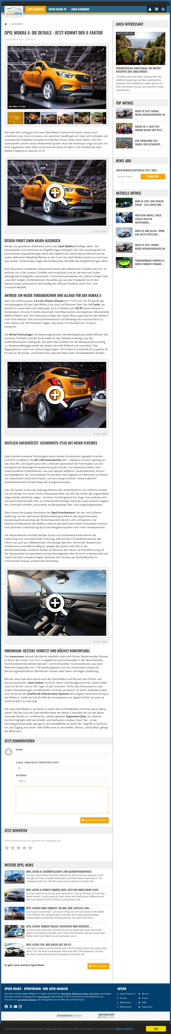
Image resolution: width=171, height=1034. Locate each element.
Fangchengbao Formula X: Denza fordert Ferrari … (150, 262)
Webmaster (125, 1002)
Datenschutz (126, 1006)
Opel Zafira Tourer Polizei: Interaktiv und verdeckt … (59, 926)
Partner (123, 998)
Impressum (147, 1006)
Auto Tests (94, 993)
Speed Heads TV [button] (57, 9)
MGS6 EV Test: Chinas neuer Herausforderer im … (150, 114)
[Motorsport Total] (106, 1016)
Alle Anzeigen (100, 966)
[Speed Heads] (14, 11)
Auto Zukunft (44, 996)
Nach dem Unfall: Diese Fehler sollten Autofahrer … (148, 219)
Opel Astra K (35, 660)
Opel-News (37, 965)
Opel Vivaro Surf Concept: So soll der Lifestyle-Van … (58, 908)
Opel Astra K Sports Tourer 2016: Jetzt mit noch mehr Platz (62, 890)
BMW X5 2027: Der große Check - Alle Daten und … (149, 202)
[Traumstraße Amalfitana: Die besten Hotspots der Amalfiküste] (140, 48)
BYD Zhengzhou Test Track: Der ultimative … (148, 142)
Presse (145, 998)
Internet (21, 775)
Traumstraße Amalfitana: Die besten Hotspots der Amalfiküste (138, 70)
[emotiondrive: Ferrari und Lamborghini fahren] (69, 1016)
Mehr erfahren (124, 1028)
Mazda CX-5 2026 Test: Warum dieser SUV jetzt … (149, 128)
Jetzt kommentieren (96, 820)
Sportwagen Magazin (27, 999)
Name (19, 749)
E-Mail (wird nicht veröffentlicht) (37, 762)
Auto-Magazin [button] (35, 9)
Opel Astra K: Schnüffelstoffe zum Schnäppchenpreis (58, 872)
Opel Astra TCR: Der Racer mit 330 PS (48, 945)
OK (156, 1029)
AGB (144, 1002)
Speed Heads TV (127, 993)
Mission (145, 993)
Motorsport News (80, 993)
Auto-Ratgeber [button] (80, 9)
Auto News (66, 993)
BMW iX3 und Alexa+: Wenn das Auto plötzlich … (149, 232)
